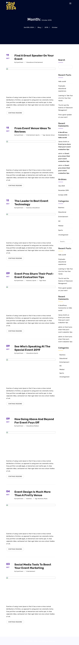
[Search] (71, 240)
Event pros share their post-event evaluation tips (64, 146)
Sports (38, 135)
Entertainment (38, 62)
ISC (59, 221)
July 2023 (61, 186)
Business (29, 207)
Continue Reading (15, 113)
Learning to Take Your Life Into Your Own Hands (65, 98)
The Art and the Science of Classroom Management (65, 107)
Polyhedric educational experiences (62, 88)
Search (61, 60)
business (40, 498)
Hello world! (62, 81)
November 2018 (63, 190)
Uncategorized (63, 235)
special (48, 135)
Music (44, 280)
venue (53, 135)
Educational (30, 62)
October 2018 (62, 195)
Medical (36, 426)
